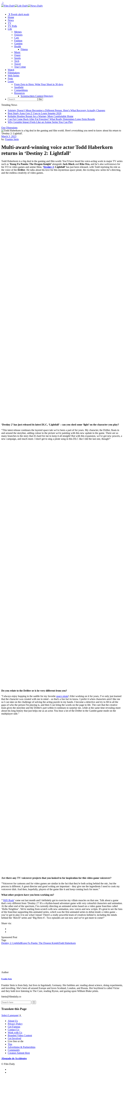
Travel (17, 64)
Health (17, 46)
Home (11, 17)
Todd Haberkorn (67, 943)
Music (17, 52)
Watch (11, 69)
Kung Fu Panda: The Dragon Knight (40, 943)
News (11, 20)
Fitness (24, 49)
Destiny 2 (49, 167)
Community (14, 1050)
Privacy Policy (15, 1023)
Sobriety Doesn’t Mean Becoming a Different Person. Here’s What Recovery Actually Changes (56, 110)
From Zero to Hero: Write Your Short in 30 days (38, 84)
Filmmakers (14, 72)
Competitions (21, 90)
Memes (18, 31)
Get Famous (14, 1026)
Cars (16, 37)
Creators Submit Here (19, 1053)
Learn (11, 81)
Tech (16, 61)
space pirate (62, 696)
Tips (10, 1044)
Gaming (18, 43)
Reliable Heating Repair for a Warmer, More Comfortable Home (40, 116)
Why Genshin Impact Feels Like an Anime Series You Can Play (40, 122)
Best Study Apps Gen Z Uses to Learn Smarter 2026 (34, 113)
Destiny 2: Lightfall (11, 943)
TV (9, 23)
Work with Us (15, 1032)
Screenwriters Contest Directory (37, 96)
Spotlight (18, 87)
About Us (13, 1020)
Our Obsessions (9, 127)
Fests (10, 78)
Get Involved (14, 1038)
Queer (17, 55)
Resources (19, 93)
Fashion (18, 40)
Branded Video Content (20, 1035)
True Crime (20, 66)
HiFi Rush (8, 900)
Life (10, 29)
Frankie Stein (12, 139)
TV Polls (12, 26)
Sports (17, 58)
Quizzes (18, 34)
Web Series (13, 75)
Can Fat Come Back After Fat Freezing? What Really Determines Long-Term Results (51, 119)
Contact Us (13, 1029)
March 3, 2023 (8, 136)
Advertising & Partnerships (21, 1047)
